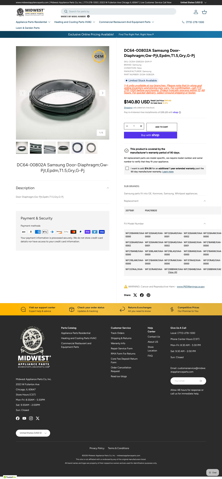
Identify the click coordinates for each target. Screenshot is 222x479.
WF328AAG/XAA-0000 (154, 235)
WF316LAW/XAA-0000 (134, 262)
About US (153, 341)
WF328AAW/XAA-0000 (212, 235)
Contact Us (154, 336)
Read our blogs (119, 376)
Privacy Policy (97, 448)
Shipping (128, 107)
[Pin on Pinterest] (148, 295)
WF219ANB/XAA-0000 (134, 253)
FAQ (150, 355)
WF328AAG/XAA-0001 (193, 244)
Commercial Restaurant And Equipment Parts (125, 21)
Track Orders (117, 333)
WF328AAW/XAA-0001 (154, 244)
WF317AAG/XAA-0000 (212, 262)
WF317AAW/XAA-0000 (173, 262)
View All (172, 272)
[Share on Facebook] (141, 295)
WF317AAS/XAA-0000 (192, 262)
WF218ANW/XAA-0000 (154, 262)
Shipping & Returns (121, 338)
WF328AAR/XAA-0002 (134, 244)
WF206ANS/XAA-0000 (193, 253)
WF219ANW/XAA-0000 (212, 253)
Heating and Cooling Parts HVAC (73, 21)
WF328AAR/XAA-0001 (173, 235)
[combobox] (118, 11)
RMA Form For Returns (123, 353)
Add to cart (161, 127)
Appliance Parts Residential (31, 21)
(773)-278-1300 (186, 333)
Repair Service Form (122, 348)
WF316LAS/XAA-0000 (173, 253)
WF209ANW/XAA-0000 (134, 235)
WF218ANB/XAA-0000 (212, 244)
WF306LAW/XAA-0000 (154, 253)
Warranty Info (118, 343)
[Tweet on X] (135, 295)
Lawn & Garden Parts (28, 27)
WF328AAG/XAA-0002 (173, 244)
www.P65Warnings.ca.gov (191, 286)
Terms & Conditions (118, 448)
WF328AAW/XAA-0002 (193, 235)
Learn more (168, 171)
